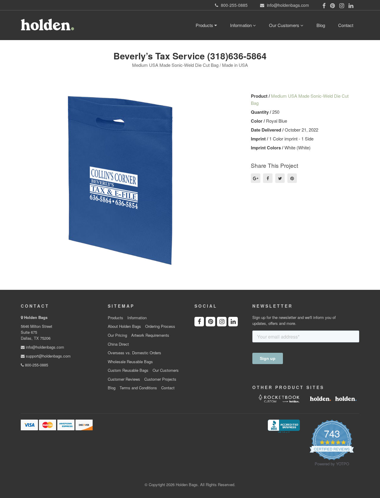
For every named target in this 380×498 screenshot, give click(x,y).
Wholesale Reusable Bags (130, 361)
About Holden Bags (124, 326)
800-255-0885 (36, 365)
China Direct (118, 344)
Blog (320, 25)
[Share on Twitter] (280, 178)
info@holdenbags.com (44, 347)
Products (205, 25)
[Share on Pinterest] (292, 178)
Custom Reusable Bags (128, 370)
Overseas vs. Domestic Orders (134, 352)
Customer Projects (160, 379)
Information (241, 25)
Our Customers (284, 25)
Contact (345, 25)
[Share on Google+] (255, 178)
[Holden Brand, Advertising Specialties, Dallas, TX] (284, 426)
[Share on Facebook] (268, 178)
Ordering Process (160, 326)
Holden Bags (36, 317)
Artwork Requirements (150, 335)
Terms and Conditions (138, 388)
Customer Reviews (124, 379)
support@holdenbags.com (48, 356)
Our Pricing (117, 335)
